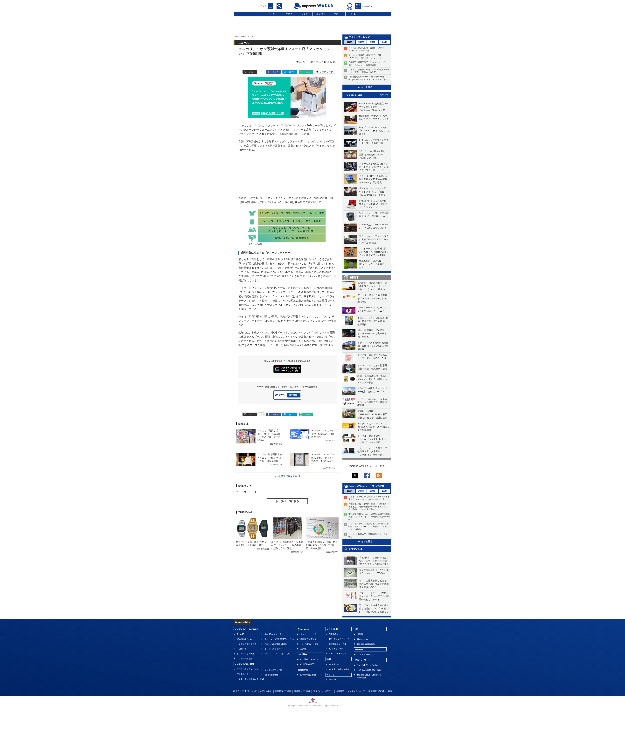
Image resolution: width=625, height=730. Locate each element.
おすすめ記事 (356, 549)
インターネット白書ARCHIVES (250, 679)
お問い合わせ (266, 691)
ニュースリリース (246, 492)
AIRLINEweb (334, 634)
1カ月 (384, 42)
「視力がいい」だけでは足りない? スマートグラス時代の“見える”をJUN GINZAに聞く (374, 560)
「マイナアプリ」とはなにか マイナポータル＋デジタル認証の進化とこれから (375, 596)
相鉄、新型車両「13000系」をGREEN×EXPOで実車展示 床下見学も (373, 333)
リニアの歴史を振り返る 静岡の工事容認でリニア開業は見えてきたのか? (374, 583)
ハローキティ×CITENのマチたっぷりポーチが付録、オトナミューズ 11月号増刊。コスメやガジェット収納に (369, 526)
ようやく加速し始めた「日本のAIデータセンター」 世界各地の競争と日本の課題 (287, 545)
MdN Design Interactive (339, 669)
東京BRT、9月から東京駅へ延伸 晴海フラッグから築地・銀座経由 (372, 321)
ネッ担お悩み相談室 (245, 658)
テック (271, 14)
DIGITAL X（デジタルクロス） (277, 654)
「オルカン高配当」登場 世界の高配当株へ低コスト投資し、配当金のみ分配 (322, 545)
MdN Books (334, 664)
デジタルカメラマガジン (247, 669)
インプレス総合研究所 (246, 644)
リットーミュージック (310, 634)
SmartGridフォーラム (273, 634)
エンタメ (320, 14)
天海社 (360, 634)
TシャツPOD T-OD (309, 644)
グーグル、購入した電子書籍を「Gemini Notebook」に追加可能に (372, 298)
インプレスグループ (356, 691)
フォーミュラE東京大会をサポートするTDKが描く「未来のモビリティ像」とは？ (374, 166)
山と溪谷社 (303, 654)
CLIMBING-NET (307, 664)
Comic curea (362, 639)
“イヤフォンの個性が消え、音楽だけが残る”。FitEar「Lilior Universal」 (373, 154)
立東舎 (303, 649)
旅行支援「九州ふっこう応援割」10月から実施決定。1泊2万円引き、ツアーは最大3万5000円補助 (369, 517)
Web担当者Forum (244, 639)
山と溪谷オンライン (309, 659)
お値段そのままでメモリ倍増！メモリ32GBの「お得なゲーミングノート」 (373, 203)
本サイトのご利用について (245, 691)
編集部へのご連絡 (302, 691)
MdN (328, 659)
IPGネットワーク (362, 660)
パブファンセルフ (365, 654)
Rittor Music (303, 629)
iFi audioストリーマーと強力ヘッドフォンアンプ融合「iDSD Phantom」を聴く (373, 191)
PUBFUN (359, 649)
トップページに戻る (287, 501)
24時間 (361, 42)
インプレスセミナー (273, 649)
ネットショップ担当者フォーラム (279, 639)
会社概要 (340, 691)
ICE (356, 629)
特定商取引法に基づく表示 (380, 691)
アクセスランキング (359, 37)
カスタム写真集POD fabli (369, 670)
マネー (337, 14)
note (308, 72)
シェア (275, 72)
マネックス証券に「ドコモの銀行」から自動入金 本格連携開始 (372, 402)
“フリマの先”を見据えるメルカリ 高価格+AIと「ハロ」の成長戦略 (269, 457)
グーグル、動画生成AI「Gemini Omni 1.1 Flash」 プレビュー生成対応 (371, 439)
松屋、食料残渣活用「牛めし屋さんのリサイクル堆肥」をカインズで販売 (372, 379)
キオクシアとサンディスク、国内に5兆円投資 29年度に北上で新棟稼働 (373, 426)
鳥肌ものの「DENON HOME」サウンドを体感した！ (372, 264)
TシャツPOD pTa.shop (368, 665)
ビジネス (287, 14)
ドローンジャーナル (245, 654)
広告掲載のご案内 (283, 691)
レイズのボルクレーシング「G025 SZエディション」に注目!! (374, 130)
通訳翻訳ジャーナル (337, 644)
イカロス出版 (332, 629)
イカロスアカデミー (337, 654)
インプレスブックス (273, 670)
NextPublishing (271, 675)
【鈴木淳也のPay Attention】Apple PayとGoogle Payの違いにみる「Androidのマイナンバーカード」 (368, 79)
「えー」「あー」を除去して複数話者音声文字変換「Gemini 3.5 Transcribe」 (372, 451)
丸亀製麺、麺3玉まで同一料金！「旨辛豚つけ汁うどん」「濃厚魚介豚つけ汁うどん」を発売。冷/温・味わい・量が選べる (368, 507)
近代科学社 (303, 670)
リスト (261, 72)
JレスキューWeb (336, 649)
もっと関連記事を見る (285, 476)
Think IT (240, 634)
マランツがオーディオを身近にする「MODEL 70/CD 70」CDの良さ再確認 (374, 239)
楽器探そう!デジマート (310, 639)
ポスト (252, 72)
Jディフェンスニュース (339, 639)
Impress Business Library (275, 644)
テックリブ (331, 675)
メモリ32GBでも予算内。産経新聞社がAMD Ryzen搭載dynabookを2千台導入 (373, 179)
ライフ (304, 14)
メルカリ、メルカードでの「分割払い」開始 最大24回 (323, 433)
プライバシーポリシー (323, 691)
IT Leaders (241, 649)
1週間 (372, 42)
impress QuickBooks (366, 644)
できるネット (243, 674)
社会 (353, 14)
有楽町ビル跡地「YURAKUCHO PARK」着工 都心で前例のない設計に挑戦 (373, 414)
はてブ (292, 72)
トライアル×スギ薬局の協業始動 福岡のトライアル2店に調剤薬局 (372, 345)
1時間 (349, 42)
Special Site (355, 95)
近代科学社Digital (308, 675)
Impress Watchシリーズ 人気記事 (366, 486)
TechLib (332, 680)
